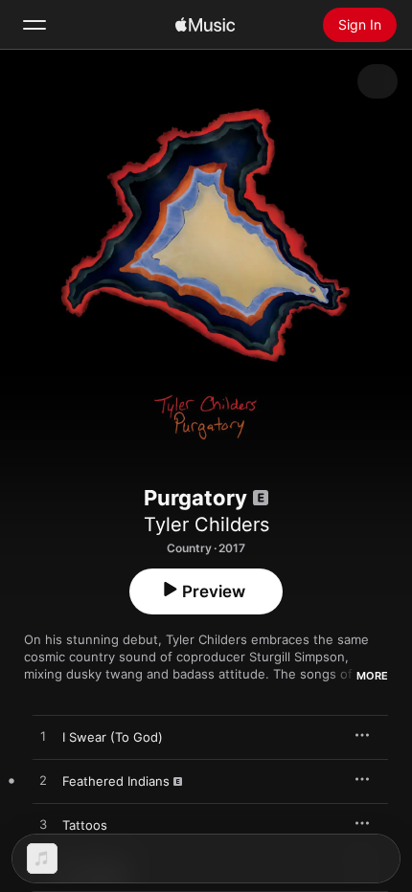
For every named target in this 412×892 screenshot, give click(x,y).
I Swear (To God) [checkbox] (112, 737)
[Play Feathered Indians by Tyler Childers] (43, 781)
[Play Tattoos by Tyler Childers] (43, 825)
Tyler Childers (206, 524)
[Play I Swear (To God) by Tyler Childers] (43, 737)
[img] (205, 24)
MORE (372, 675)
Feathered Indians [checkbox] (116, 781)
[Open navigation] (34, 25)
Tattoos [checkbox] (84, 825)
